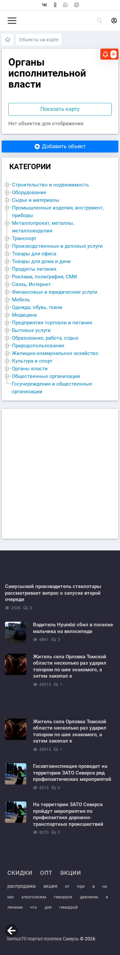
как (10, 897)
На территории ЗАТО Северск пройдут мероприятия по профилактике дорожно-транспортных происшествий (68, 814)
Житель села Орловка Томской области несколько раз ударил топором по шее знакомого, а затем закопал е (69, 666)
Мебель (21, 300)
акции (70, 872)
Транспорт (24, 238)
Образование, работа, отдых (45, 338)
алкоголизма (33, 897)
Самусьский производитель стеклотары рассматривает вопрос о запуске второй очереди (53, 592)
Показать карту (60, 109)
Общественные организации (46, 376)
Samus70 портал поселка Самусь (43, 938)
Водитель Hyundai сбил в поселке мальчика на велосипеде (73, 628)
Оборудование (29, 192)
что (33, 907)
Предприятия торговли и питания (52, 323)
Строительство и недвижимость (50, 185)
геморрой (68, 907)
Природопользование (38, 346)
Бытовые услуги (31, 330)
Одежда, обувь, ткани (37, 307)
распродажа (21, 886)
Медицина (24, 315)
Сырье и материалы (35, 200)
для (48, 907)
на (104, 886)
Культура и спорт (32, 361)
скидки (19, 872)
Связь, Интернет (31, 284)
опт (46, 872)
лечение (15, 907)
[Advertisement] (60, 474)
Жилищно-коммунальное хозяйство (55, 353)
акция (50, 886)
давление (89, 897)
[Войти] (114, 20)
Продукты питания (34, 269)
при (81, 886)
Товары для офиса (34, 254)
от (67, 886)
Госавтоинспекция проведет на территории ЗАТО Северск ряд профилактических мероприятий (72, 772)
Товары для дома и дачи (41, 261)
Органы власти (30, 369)
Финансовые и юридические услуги (54, 292)
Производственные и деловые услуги (57, 246)
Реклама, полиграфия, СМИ (44, 277)
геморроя (63, 897)
